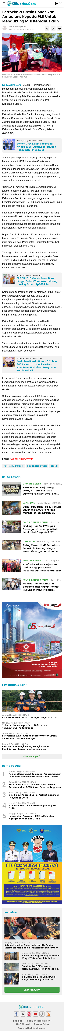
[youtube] (35, 1014)
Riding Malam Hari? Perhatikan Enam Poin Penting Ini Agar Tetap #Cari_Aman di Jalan (41, 548)
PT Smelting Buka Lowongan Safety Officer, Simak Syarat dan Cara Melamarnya (29, 737)
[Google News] (42, 1014)
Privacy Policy (41, 1024)
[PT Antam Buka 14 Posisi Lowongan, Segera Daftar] (32, 701)
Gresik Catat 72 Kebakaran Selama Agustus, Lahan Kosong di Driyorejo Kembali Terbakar (40, 967)
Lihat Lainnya (30, 756)
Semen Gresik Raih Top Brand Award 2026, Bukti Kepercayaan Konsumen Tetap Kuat (36, 147)
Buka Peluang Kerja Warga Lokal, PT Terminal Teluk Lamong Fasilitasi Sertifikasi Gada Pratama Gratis (40, 492)
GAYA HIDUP (29, 541)
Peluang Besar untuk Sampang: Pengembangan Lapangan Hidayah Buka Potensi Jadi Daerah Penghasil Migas (35, 775)
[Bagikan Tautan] (47, 28)
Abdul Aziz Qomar (17, 26)
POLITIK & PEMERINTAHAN (36, 522)
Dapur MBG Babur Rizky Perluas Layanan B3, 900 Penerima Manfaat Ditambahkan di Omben (42, 511)
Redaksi (17, 1020)
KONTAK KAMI (23, 1024)
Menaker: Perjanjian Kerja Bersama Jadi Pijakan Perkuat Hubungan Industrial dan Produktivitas (41, 588)
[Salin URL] (53, 28)
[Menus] (3, 3)
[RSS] (48, 1014)
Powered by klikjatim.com (32, 1028)
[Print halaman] (59, 28)
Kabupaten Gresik (37, 465)
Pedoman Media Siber (38, 1020)
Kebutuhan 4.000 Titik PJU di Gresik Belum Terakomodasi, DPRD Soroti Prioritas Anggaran (35, 785)
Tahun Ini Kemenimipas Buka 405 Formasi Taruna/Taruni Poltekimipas (24, 726)
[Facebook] (16, 1014)
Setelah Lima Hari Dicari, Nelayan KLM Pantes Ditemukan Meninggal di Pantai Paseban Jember (31, 946)
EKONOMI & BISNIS (32, 483)
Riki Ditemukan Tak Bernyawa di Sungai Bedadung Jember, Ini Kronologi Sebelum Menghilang (39, 978)
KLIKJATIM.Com (11, 85)
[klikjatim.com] (21, 3)
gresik (54, 465)
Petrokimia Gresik (13, 465)
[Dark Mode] (56, 3)
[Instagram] (29, 1014)
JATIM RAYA (29, 503)
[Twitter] (22, 1014)
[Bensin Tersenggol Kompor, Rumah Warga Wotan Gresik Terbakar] (11, 956)
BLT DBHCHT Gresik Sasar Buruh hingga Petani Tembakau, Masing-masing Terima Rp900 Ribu (38, 281)
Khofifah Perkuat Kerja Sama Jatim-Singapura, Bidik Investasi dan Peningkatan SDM (42, 567)
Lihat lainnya (31, 989)
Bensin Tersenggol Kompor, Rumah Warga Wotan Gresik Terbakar (41, 957)
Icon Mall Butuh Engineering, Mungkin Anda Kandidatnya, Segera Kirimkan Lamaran (25, 747)
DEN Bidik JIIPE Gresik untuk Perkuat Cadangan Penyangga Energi (34, 796)
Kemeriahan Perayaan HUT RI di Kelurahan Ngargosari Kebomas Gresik (31, 817)
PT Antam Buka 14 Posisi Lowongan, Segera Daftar (29, 717)
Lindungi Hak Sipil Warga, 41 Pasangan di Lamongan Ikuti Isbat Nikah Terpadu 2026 (40, 529)
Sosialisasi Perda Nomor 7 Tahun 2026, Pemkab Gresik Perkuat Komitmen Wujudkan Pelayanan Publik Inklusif (37, 366)
